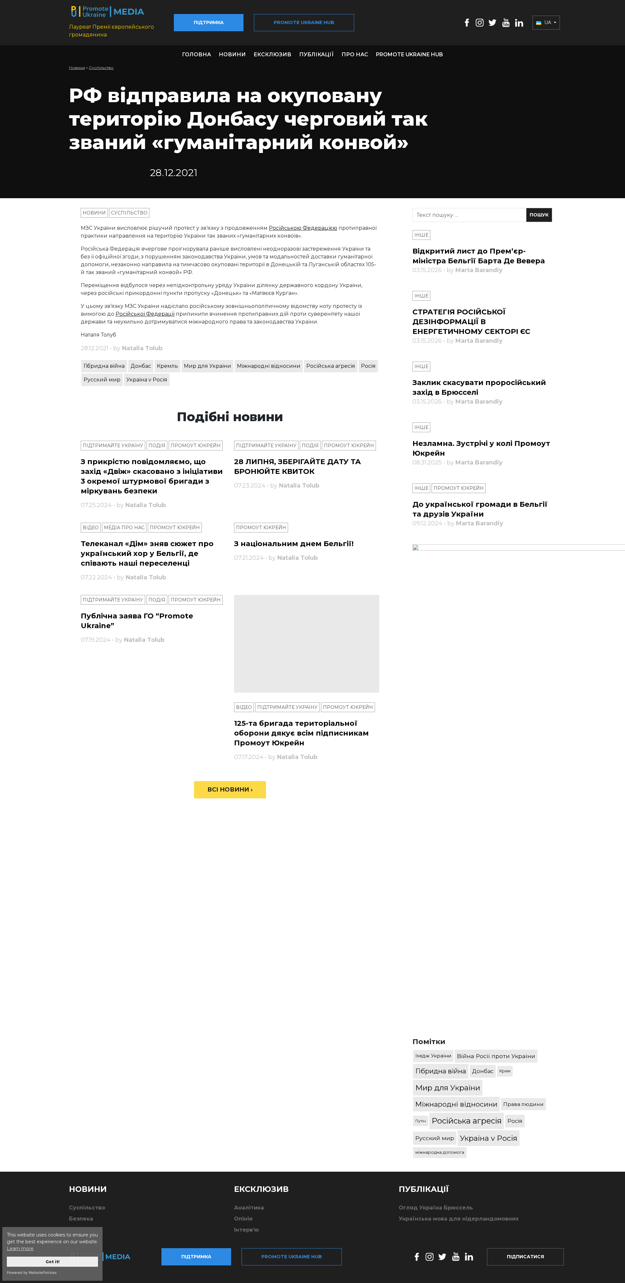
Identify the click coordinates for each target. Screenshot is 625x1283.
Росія (368, 366)
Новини (232, 54)
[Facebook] (467, 22)
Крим (504, 1071)
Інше (421, 235)
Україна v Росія (146, 380)
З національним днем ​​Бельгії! (294, 543)
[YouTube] (505, 22)
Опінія (243, 1219)
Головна (196, 54)
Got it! (53, 1261)
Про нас (354, 54)
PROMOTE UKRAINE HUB (409, 54)
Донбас (141, 366)
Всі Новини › (230, 789)
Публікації (316, 54)
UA (547, 22)
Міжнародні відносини (268, 366)
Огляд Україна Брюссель (436, 1208)
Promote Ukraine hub (304, 22)
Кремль (167, 366)
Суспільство (101, 67)
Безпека (81, 1219)
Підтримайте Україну (113, 445)
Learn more (20, 1248)
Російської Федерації (145, 314)
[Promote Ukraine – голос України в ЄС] (105, 1256)
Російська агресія (330, 366)
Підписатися (525, 1257)
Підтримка (209, 22)
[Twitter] (492, 22)
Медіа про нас (124, 528)
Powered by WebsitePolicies (32, 1272)
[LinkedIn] (519, 22)
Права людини (523, 1104)
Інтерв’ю (246, 1230)
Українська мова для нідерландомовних (459, 1219)
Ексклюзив (272, 54)
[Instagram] (480, 22)
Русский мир (102, 380)
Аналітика (249, 1208)
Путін (420, 1120)
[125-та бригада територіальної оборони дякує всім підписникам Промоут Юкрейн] (307, 644)
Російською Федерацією (303, 228)
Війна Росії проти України (496, 1056)
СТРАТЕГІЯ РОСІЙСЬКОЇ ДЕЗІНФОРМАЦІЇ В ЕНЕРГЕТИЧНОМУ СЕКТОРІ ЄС (471, 322)
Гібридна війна (104, 366)
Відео (91, 528)
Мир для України (207, 366)
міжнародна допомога (439, 1152)
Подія (156, 445)
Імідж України (433, 1056)
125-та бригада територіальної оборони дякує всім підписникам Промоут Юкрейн (301, 733)
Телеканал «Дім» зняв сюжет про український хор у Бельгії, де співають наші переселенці (147, 553)
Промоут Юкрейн (196, 445)
